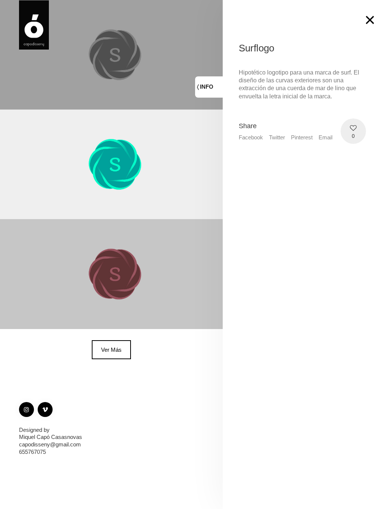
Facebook (251, 137)
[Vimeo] (45, 409)
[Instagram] (26, 409)
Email (325, 137)
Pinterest (302, 137)
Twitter (277, 137)
